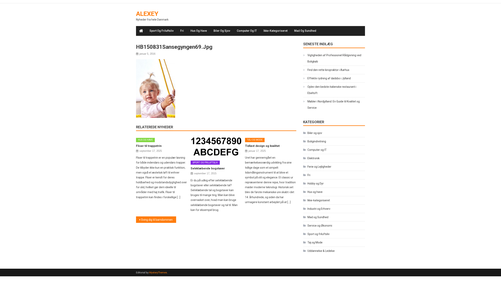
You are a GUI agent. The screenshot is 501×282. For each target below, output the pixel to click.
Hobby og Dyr (315, 183)
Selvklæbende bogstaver (208, 168)
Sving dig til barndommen (157, 219)
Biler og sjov (222, 30)
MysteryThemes (158, 272)
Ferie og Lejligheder (319, 166)
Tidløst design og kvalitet (262, 146)
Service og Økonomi (319, 225)
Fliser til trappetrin (149, 146)
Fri (182, 30)
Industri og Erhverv (318, 208)
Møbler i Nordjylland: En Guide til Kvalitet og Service (333, 104)
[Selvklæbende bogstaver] (216, 146)
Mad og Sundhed (305, 30)
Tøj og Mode (255, 139)
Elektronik (313, 158)
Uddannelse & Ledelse (321, 250)
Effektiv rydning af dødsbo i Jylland (329, 78)
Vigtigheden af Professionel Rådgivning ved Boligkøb (334, 58)
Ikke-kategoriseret (275, 30)
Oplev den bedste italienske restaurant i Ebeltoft (331, 90)
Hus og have (198, 30)
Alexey (147, 13)
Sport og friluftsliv (162, 30)
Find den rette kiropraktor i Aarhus (328, 69)
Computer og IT (247, 30)
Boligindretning (316, 141)
